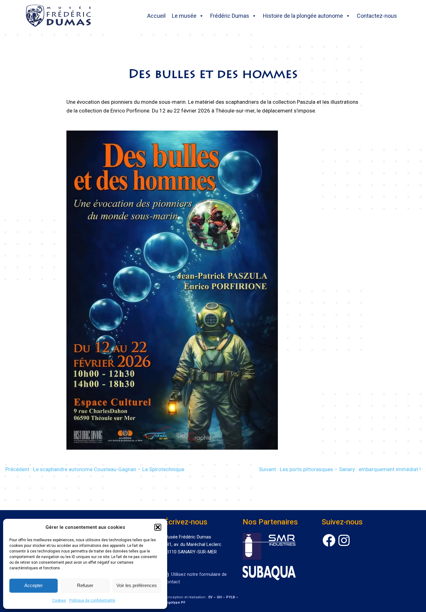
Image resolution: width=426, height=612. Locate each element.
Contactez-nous (377, 15)
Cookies (59, 600)
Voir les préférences (136, 585)
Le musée (184, 15)
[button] (158, 527)
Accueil (156, 15)
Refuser (85, 585)
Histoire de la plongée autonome (303, 15)
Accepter (33, 585)
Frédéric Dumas (229, 15)
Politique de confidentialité (92, 600)
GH (219, 597)
